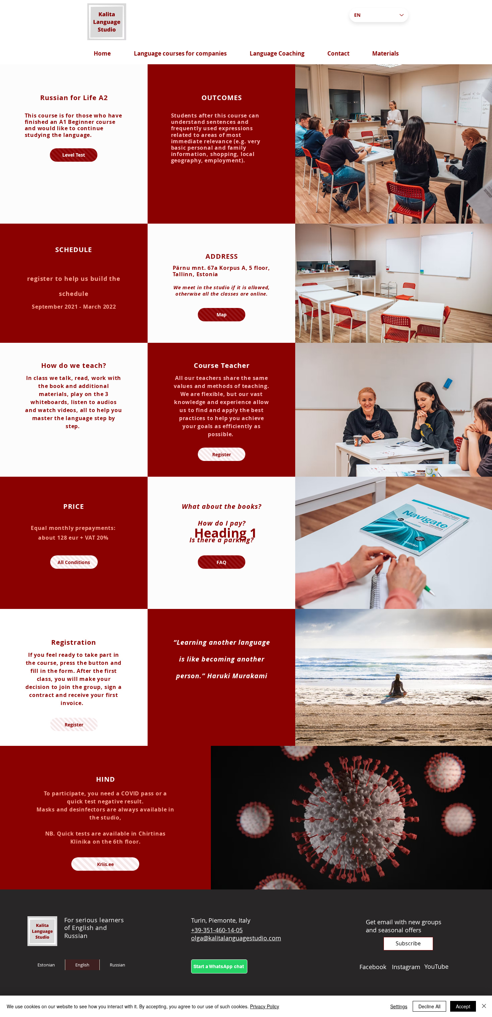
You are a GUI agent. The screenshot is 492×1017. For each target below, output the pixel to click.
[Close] (484, 1006)
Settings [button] (398, 1006)
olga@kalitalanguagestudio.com (236, 938)
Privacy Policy (264, 1006)
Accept (463, 1006)
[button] (408, 943)
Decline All (429, 1006)
